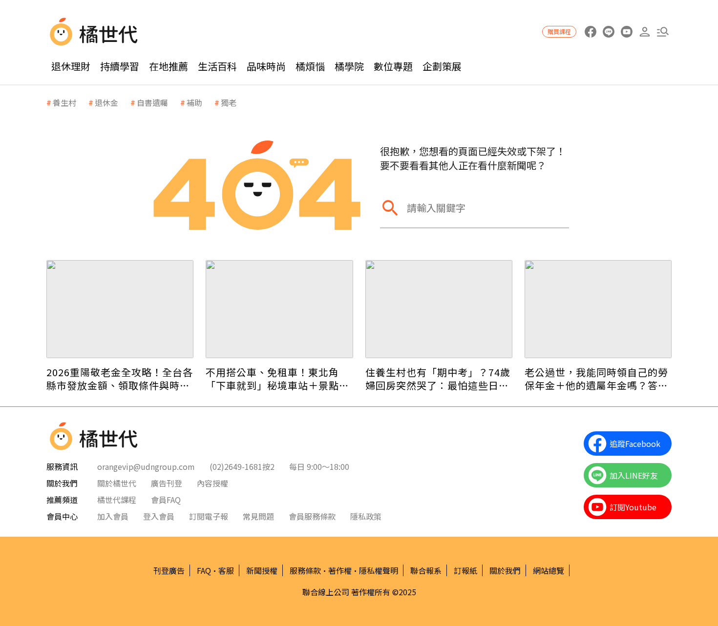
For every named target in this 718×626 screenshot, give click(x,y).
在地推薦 (168, 66)
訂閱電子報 (208, 516)
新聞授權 (261, 570)
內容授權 (212, 483)
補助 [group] (194, 102)
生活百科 (217, 66)
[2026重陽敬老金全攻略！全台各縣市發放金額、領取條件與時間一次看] (119, 309)
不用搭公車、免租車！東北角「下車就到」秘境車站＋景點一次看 (277, 378)
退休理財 (70, 66)
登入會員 (158, 516)
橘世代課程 (116, 499)
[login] (644, 32)
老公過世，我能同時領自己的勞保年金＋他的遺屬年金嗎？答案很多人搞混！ (596, 378)
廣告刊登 (166, 483)
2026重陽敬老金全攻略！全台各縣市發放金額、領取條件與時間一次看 (119, 378)
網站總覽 (548, 570)
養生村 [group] (64, 102)
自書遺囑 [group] (152, 102)
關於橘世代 (116, 483)
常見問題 (258, 516)
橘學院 (349, 66)
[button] (663, 32)
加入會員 (112, 516)
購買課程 (559, 31)
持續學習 (119, 66)
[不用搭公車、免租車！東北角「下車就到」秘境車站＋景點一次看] (279, 309)
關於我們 (505, 570)
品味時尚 (266, 66)
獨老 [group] (228, 102)
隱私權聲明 (378, 570)
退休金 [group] (106, 102)
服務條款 (305, 570)
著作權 (340, 570)
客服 (226, 570)
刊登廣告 (169, 570)
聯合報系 (426, 570)
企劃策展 (442, 66)
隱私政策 (365, 516)
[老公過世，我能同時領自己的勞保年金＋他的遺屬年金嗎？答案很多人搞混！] (598, 309)
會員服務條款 (312, 516)
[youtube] (626, 32)
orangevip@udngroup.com (146, 466)
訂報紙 (465, 570)
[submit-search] (390, 208)
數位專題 (393, 66)
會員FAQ (166, 499)
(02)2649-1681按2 (242, 466)
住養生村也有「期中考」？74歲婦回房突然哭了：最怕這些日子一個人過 (437, 378)
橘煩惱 (310, 66)
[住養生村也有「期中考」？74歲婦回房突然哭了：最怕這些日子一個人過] (438, 309)
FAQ (204, 570)
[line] (608, 32)
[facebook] (590, 32)
